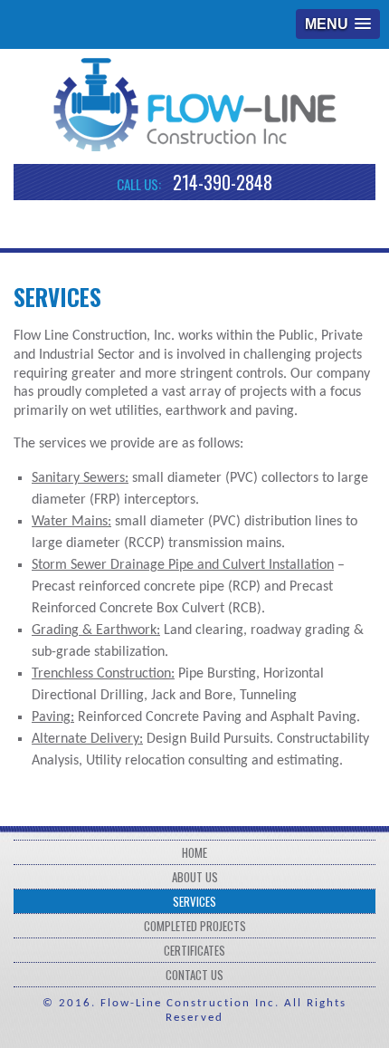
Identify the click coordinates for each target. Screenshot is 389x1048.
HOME (194, 852)
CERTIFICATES (194, 950)
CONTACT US (194, 975)
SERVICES (194, 901)
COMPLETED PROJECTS (195, 926)
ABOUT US (195, 877)
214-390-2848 (222, 182)
